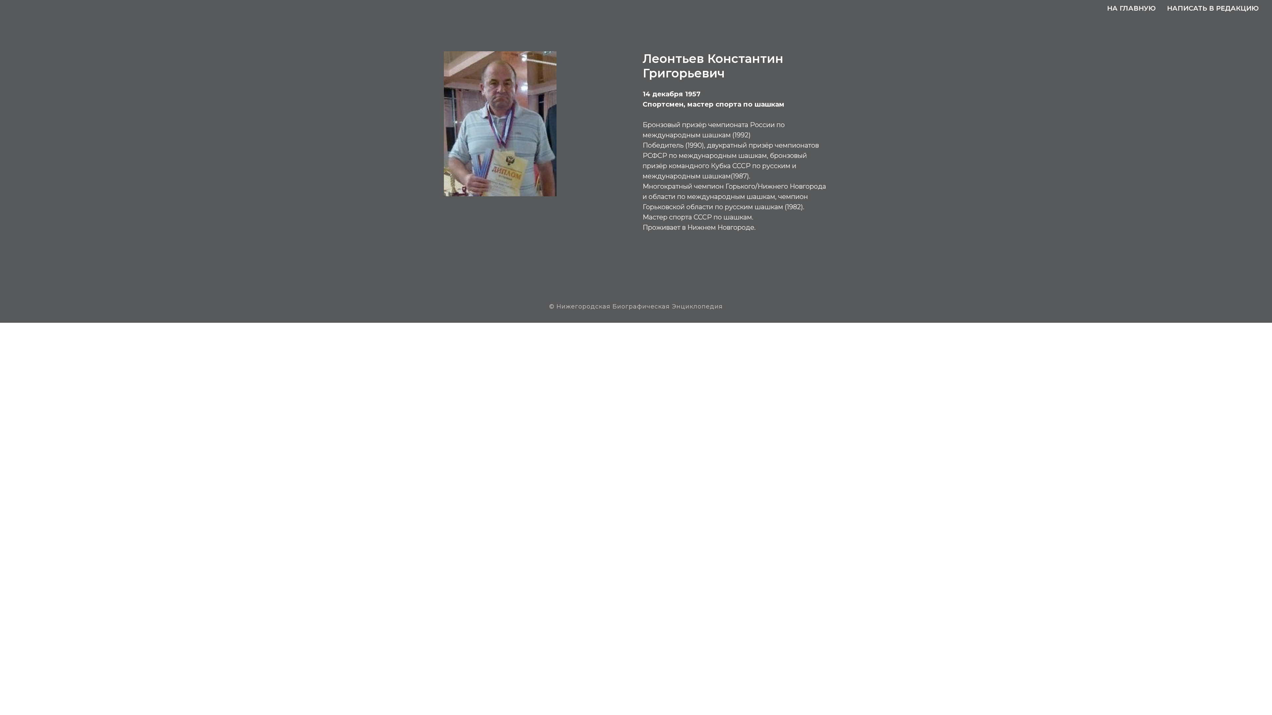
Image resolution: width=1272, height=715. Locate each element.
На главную (1131, 8)
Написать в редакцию (1213, 8)
